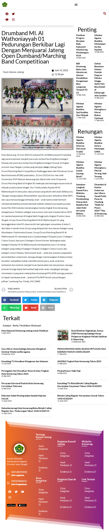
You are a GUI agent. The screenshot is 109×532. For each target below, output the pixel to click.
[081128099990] (8, 473)
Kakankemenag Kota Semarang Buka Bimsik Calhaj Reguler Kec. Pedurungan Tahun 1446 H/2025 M (26, 409)
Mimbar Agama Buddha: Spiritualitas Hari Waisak (82, 109)
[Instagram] (13, 19)
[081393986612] (8, 483)
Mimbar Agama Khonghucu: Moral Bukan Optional (100, 110)
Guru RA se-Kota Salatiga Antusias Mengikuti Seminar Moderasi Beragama (23, 350)
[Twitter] (13, 14)
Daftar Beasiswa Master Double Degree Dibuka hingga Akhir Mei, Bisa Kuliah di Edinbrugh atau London (100, 79)
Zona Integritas (43, 447)
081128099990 (19, 472)
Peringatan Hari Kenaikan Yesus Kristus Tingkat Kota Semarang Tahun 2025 (25, 372)
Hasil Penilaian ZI (43, 458)
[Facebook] (7, 14)
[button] (76, 4)
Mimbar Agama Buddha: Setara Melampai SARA (99, 144)
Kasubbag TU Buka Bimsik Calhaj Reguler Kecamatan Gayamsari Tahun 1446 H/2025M (79, 384)
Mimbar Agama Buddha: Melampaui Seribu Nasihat (99, 42)
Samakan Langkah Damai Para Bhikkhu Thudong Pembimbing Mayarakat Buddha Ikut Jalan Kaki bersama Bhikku (82, 199)
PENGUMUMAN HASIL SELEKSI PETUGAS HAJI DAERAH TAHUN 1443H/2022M (81, 350)
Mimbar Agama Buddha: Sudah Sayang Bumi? (80, 169)
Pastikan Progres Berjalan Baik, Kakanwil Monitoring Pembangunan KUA (83, 45)
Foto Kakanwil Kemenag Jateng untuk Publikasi (24, 330)
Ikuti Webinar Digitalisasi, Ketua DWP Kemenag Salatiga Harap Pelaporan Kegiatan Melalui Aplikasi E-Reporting (89, 335)
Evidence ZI (43, 469)
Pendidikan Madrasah (30, 325)
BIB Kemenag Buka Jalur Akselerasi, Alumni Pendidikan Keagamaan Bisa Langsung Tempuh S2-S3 (82, 78)
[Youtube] (7, 19)
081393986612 (19, 481)
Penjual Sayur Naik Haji (68, 370)
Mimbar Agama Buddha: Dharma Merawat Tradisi (80, 144)
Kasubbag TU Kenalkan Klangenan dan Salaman (24, 361)
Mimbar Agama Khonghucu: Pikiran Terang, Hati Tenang (100, 169)
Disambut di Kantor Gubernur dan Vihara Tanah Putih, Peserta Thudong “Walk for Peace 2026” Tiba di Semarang (100, 199)
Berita (15, 325)
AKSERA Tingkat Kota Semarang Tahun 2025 (79, 361)
